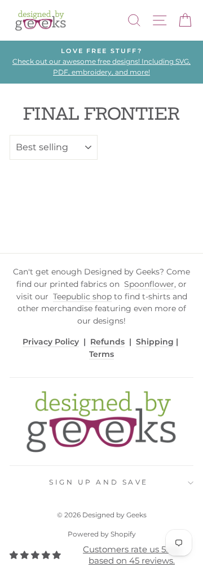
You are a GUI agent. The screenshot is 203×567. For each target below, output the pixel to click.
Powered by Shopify (102, 534)
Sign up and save (98, 482)
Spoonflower (149, 284)
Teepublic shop (82, 296)
